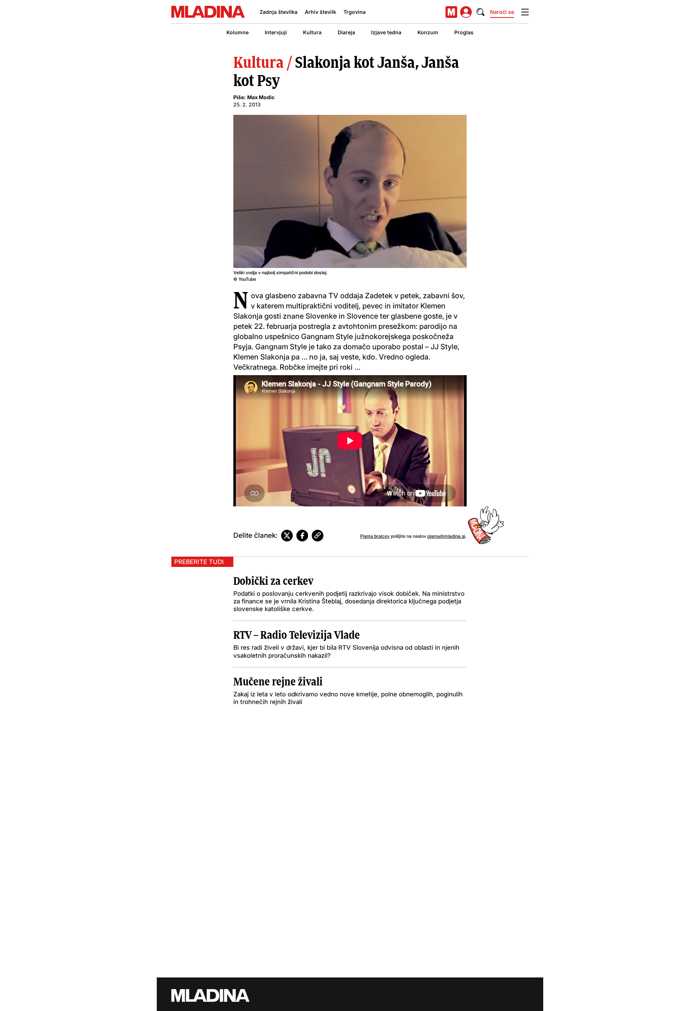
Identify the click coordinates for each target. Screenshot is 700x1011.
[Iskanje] (480, 12)
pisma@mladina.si (446, 536)
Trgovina (354, 12)
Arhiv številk (320, 12)
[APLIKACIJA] (451, 12)
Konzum (427, 32)
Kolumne (237, 32)
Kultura (312, 32)
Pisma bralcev (375, 536)
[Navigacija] (525, 12)
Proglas (464, 32)
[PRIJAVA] (466, 12)
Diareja (346, 32)
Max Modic (261, 97)
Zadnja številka (279, 12)
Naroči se (502, 12)
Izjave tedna (386, 32)
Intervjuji (276, 32)
